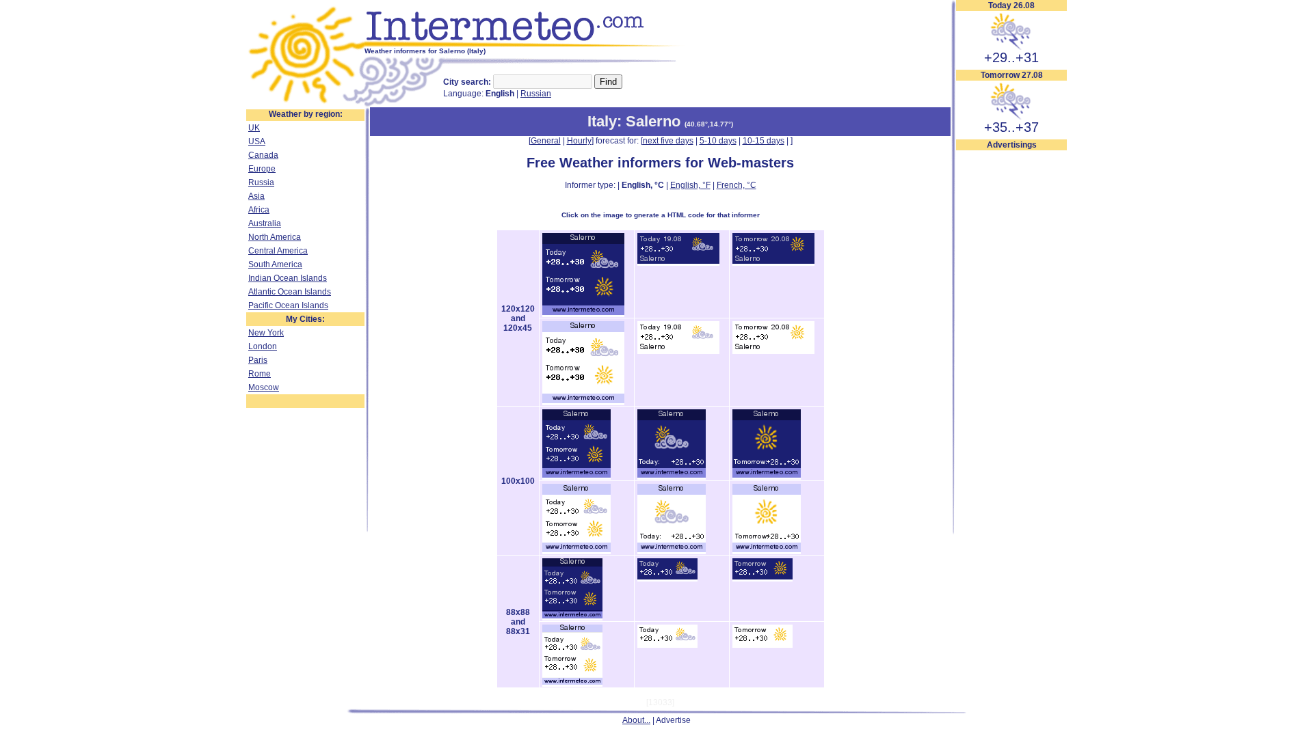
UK (254, 128)
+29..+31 (1011, 57)
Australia (264, 223)
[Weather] (305, 104)
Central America (278, 251)
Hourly (579, 141)
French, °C (736, 185)
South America (275, 264)
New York (266, 333)
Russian (535, 93)
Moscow (263, 387)
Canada (263, 155)
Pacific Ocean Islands (288, 305)
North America (274, 237)
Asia (256, 196)
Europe (262, 169)
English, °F (690, 185)
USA (256, 141)
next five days (668, 141)
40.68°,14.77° (709, 124)
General (546, 141)
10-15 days (763, 141)
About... (636, 720)
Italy (602, 121)
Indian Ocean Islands (287, 278)
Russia (261, 182)
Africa (258, 210)
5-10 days (718, 141)
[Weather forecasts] (524, 44)
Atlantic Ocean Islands (289, 292)
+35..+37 (1011, 127)
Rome (259, 374)
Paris (257, 360)
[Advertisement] (1011, 356)
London (262, 346)
